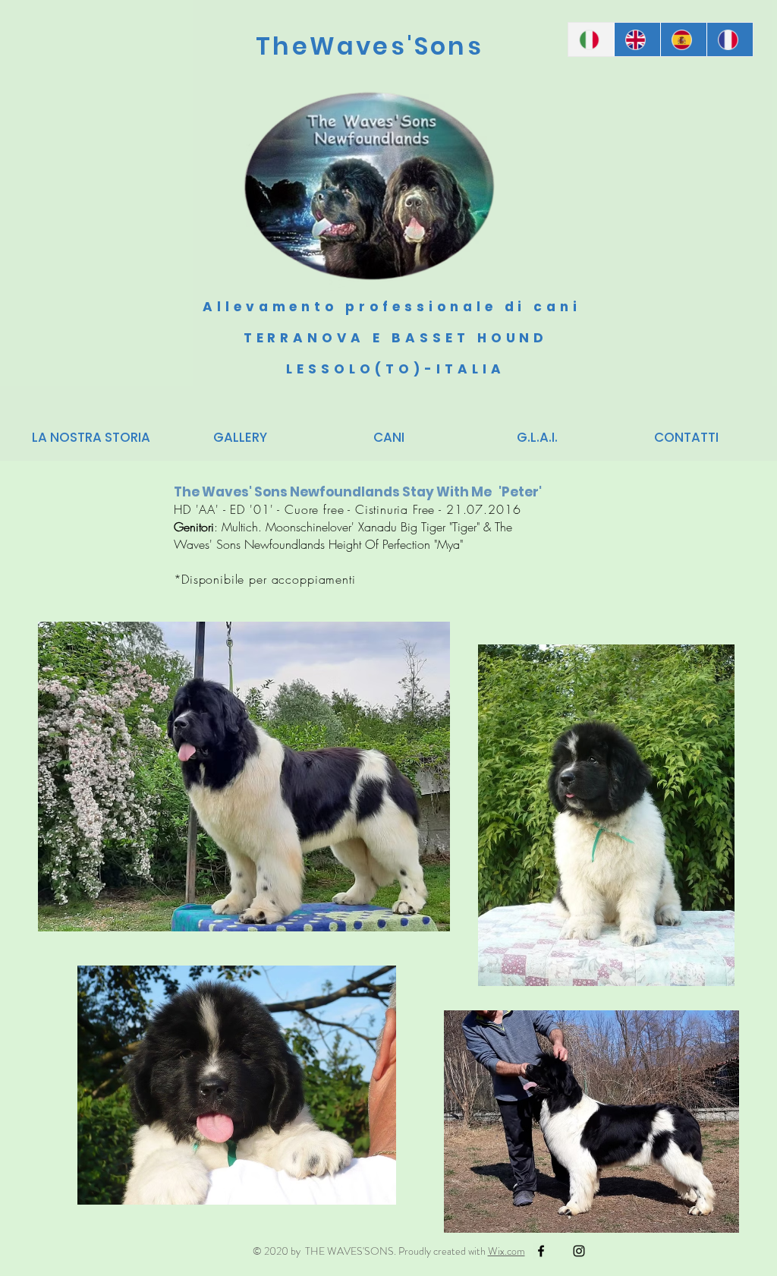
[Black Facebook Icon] (541, 1251)
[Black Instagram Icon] (579, 1251)
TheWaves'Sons (369, 46)
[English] (637, 39)
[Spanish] (683, 39)
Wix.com (506, 1251)
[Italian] (591, 39)
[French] (729, 39)
